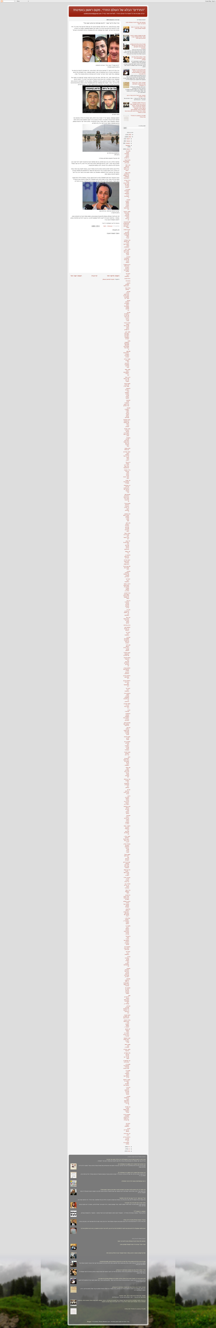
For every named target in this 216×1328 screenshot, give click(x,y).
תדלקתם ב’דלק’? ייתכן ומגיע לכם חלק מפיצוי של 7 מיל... (127, 912)
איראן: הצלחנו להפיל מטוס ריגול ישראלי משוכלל (126, 904)
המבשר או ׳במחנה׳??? (140, 1211)
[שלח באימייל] (99, 226)
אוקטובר (127, 143)
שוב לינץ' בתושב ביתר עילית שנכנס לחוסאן (126, 647)
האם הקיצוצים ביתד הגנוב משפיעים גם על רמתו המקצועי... (126, 761)
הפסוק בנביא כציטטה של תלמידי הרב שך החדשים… (126, 670)
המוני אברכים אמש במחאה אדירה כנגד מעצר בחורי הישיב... (126, 456)
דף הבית (94, 276)
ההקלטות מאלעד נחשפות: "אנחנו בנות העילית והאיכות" (126, 717)
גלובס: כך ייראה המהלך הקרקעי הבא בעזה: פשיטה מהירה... (127, 930)
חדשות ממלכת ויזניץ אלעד (127, 284)
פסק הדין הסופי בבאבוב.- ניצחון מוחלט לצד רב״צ (126, 1074)
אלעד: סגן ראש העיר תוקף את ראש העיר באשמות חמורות (127, 335)
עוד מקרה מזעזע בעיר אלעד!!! (126, 482)
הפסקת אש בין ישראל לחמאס (127, 629)
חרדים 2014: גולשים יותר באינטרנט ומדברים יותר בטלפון (127, 783)
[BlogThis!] (97, 226)
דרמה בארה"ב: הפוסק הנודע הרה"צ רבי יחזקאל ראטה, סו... (126, 800)
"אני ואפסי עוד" (127, 552)
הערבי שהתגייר (127, 710)
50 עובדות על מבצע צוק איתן (126, 568)
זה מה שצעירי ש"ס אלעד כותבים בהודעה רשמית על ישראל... (126, 268)
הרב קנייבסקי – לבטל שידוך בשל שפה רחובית (127, 872)
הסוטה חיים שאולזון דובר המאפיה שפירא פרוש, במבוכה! (127, 746)
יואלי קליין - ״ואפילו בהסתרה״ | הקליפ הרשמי (126, 921)
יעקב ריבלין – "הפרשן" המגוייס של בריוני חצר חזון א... (126, 839)
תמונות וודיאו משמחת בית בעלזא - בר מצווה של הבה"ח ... (127, 1118)
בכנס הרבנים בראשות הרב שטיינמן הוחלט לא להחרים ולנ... (127, 661)
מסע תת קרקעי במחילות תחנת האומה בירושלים (127, 154)
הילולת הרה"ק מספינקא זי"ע (126, 677)
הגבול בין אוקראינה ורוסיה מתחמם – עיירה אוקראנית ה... (127, 193)
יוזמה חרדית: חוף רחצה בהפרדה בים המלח (127, 562)
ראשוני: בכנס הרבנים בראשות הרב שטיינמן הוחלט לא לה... (127, 830)
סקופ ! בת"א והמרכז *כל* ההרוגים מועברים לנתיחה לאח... (127, 363)
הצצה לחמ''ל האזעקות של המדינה (126, 654)
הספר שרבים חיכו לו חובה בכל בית (127, 706)
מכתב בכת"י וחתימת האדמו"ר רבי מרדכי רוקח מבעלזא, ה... (127, 507)
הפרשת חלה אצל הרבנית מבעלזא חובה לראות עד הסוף (132, 1241)
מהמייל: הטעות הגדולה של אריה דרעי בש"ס (135, 1220)
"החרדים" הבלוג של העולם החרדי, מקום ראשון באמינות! (109, 10)
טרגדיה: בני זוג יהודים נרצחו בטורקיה (127, 886)
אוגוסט (128, 149)
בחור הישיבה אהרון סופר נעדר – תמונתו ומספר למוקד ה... (126, 1023)
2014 (129, 136)
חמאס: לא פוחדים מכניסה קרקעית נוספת (127, 990)
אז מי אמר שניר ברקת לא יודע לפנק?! (127, 379)
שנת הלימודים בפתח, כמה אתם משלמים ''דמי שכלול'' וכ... (126, 999)
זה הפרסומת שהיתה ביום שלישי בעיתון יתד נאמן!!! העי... (127, 489)
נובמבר (128, 141)
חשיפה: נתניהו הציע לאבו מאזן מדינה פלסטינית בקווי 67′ (126, 295)
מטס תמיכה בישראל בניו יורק (127, 753)
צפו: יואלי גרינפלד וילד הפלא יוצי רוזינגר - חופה (127, 167)
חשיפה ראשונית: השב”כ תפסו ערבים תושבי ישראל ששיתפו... (127, 412)
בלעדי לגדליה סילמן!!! (127, 1050)
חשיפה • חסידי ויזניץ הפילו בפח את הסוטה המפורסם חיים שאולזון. (139, 84)
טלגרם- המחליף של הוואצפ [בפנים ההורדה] (127, 574)
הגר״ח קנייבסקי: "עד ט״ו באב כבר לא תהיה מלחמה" (132, 1198)
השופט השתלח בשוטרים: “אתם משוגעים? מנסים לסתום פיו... (127, 305)
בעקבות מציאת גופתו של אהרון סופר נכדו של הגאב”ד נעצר (126, 442)
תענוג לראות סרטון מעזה (127, 738)
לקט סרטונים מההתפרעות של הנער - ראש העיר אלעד (126, 224)
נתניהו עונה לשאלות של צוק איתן (126, 161)
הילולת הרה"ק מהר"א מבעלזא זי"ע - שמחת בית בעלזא (126, 1140)
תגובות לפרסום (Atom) (108, 279)
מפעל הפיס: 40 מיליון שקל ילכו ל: (126, 385)
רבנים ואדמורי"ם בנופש (127, 1130)
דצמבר (128, 138)
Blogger (89, 1321)
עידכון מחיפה (127, 625)
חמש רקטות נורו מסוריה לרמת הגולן (126, 1016)
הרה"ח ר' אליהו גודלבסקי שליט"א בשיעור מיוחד (127, 1091)
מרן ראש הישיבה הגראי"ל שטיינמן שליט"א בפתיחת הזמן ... (127, 527)
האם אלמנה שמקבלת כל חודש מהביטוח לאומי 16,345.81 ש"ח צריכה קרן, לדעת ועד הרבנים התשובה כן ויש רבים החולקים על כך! (113, 1228)
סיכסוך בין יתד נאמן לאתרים (127, 556)
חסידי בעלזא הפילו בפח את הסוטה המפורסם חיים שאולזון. (139, 58)
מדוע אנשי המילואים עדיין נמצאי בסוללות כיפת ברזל (126, 175)
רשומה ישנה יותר (76, 276)
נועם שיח (128, 281)
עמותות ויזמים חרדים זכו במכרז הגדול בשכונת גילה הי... (127, 819)
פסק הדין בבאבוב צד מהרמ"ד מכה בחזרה (126, 1066)
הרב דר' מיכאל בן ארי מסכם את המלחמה (127, 612)
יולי (129, 1146)
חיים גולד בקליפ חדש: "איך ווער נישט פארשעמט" (126, 465)
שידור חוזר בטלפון (127, 288)
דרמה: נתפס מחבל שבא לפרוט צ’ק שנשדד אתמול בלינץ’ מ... (127, 587)
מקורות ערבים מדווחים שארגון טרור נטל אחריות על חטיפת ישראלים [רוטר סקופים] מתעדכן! (138, 46)
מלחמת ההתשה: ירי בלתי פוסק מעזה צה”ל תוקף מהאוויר (126, 982)
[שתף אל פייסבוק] (94, 226)
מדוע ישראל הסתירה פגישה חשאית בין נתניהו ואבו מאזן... (126, 432)
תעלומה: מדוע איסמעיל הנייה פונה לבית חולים (126, 403)
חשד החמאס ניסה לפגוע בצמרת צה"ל (127, 1040)
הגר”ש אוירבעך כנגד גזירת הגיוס (127, 792)
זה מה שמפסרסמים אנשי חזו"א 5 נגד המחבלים (134, 1181)
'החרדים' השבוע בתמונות (127, 1125)
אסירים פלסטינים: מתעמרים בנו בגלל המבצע (127, 640)
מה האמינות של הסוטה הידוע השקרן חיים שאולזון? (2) (132, 1172)
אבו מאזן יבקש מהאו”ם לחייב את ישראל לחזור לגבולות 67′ (127, 772)
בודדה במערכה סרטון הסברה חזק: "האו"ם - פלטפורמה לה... (127, 961)
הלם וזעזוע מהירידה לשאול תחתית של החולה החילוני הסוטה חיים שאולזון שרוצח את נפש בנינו (139, 72)
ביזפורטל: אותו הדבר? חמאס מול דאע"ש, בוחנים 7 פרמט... (127, 940)
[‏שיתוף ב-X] (95, 226)
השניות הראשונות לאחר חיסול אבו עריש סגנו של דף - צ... (127, 1100)
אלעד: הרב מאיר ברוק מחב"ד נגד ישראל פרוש (127, 252)
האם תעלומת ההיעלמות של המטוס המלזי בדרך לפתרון (126, 423)
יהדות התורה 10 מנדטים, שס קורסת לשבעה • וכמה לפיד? (127, 234)
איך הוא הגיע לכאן (127, 1134)
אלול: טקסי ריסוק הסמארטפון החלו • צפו (126, 372)
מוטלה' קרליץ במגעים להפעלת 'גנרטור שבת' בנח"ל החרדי (127, 848)
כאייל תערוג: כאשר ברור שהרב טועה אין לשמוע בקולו (126, 595)
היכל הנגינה (127, 278)
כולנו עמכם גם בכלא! (127, 449)
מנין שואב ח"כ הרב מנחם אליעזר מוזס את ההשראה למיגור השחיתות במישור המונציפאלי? (123, 1189)
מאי (129, 1151)
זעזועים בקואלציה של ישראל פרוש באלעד (127, 259)
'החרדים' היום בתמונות (127, 275)
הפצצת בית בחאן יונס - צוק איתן (127, 948)
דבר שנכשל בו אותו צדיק (126, 1061)
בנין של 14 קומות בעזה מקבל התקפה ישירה (126, 1109)
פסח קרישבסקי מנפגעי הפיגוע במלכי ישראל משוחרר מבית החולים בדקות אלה (138, 37)
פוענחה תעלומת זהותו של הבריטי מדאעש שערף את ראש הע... (127, 972)
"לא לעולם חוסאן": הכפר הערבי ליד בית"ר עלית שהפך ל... (126, 1032)
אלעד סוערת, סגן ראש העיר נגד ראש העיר (135, 1202)
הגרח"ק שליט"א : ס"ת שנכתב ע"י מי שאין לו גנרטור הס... (126, 1009)
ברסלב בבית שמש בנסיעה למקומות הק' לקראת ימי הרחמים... (127, 697)
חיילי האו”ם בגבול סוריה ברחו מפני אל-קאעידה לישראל (127, 184)
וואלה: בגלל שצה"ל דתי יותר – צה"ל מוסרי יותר (126, 536)
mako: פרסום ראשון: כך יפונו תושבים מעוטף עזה (126, 1082)
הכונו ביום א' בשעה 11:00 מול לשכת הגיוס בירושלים (127, 326)
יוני (129, 1149)
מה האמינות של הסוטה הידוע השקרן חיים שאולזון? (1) (132, 1164)
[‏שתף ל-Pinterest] (92, 226)
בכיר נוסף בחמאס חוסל (127, 892)
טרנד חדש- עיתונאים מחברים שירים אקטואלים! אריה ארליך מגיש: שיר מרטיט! (126, 1159)
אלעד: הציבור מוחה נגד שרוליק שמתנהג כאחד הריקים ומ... (127, 215)
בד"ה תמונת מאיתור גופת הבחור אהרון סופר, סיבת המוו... (126, 474)
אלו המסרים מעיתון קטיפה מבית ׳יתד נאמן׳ (127, 1055)
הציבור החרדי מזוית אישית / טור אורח (126, 879)
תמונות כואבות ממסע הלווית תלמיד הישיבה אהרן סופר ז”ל (127, 204)
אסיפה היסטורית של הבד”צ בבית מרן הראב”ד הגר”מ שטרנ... (127, 316)
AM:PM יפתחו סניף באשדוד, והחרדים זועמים (126, 354)
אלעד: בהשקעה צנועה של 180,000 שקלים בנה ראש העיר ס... (127, 345)
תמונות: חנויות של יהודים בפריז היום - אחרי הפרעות (132, 1295)
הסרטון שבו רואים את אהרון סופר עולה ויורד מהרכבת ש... (126, 498)
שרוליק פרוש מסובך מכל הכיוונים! (126, 724)
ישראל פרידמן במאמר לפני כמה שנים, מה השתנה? (126, 865)
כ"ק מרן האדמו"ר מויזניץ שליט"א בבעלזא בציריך (127, 604)
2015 (129, 134)
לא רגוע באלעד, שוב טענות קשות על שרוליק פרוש (127, 731)
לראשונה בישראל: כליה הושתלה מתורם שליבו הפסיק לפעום (127, 393)
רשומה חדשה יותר (113, 276)
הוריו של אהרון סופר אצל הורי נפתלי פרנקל (126, 620)
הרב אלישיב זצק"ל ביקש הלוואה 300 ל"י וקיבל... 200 (126, 517)
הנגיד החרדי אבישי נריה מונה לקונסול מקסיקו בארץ (138, 27)
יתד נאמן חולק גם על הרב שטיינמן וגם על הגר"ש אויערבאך (126, 545)
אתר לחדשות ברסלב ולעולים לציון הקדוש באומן (127, 810)
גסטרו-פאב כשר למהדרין (127, 1046)
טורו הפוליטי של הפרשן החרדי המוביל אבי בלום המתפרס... (126, 244)
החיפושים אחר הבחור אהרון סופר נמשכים (126, 897)
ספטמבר (127, 145)
